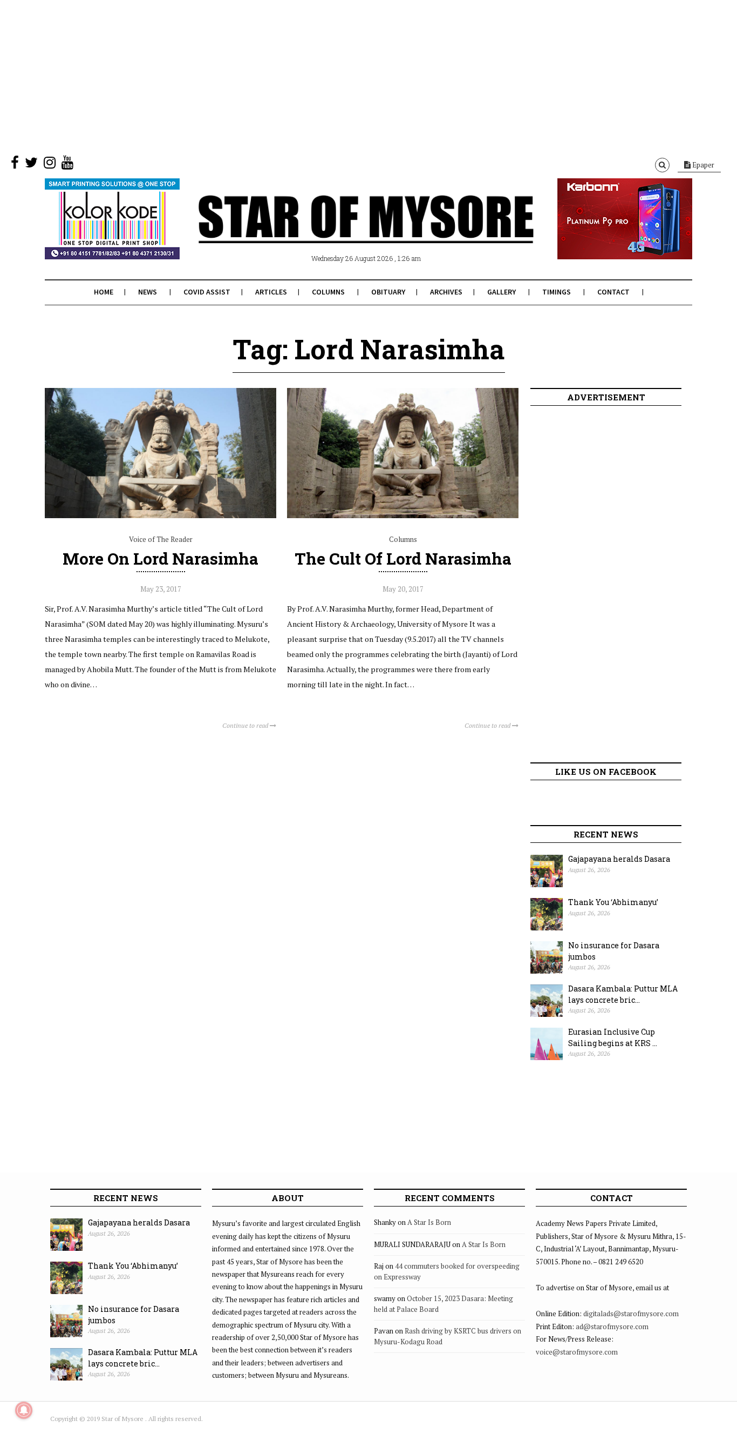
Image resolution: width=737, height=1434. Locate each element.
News (147, 292)
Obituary (388, 292)
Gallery (501, 292)
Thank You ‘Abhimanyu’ (613, 902)
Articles (271, 292)
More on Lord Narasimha (160, 558)
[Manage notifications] (23, 1410)
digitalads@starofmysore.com (631, 1313)
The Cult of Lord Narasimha (403, 558)
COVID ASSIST (206, 292)
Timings (556, 292)
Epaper (702, 165)
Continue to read (246, 725)
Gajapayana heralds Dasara (619, 859)
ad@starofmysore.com (612, 1326)
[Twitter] (31, 165)
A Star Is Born (429, 1222)
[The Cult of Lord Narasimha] (402, 515)
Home (103, 292)
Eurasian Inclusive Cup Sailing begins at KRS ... (612, 1037)
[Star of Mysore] (341, 231)
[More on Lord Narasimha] (160, 515)
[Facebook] (15, 165)
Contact (613, 292)
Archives (446, 292)
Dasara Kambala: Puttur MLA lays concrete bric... (623, 994)
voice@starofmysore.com (577, 1352)
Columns (328, 292)
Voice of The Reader (161, 539)
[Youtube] (67, 165)
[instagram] (50, 165)
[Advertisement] (323, 75)
